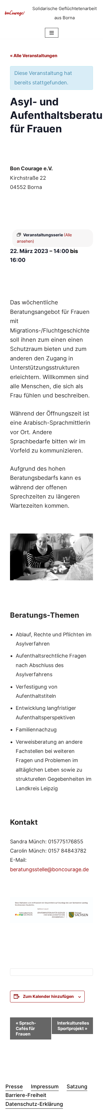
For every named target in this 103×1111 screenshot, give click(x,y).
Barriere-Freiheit (25, 1095)
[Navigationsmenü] (51, 33)
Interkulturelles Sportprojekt (73, 1025)
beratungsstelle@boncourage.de (49, 869)
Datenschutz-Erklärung (34, 1104)
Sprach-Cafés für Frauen (26, 1028)
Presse (14, 1086)
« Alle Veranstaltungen (33, 55)
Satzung (77, 1086)
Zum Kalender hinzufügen (48, 996)
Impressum (45, 1086)
